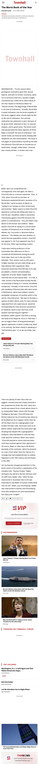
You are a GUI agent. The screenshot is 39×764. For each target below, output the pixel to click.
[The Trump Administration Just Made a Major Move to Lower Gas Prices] (19, 735)
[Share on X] (2, 498)
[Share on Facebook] (10, 498)
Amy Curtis (5, 593)
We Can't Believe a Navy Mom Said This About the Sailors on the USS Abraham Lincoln (18, 590)
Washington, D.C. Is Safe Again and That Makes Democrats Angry (17, 669)
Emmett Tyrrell (6, 11)
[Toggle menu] (3, 2)
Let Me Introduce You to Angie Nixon (15, 689)
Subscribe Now (28, 523)
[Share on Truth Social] (6, 498)
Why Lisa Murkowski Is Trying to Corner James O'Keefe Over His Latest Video (17, 621)
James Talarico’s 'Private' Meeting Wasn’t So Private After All (19, 559)
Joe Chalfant (6, 562)
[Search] (36, 2)
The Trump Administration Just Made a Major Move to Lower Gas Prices (19, 747)
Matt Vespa (5, 624)
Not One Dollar (7, 682)
